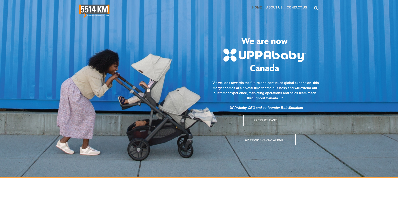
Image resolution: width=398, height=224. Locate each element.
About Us (274, 7)
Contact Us (297, 7)
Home (257, 7)
